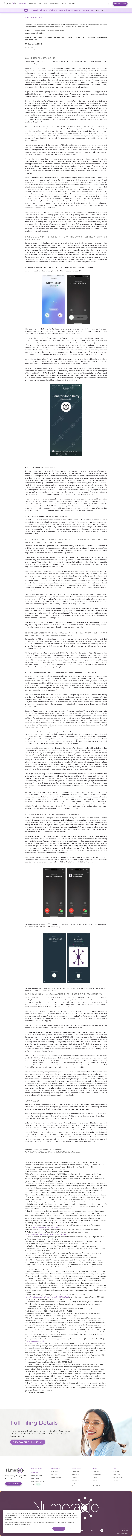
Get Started (120, 4)
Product (34, 1473)
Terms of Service (124, 1528)
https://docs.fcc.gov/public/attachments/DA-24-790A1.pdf (47, 1297)
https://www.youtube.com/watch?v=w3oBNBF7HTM (45, 1234)
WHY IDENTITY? (36, 1468)
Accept (59, 1528)
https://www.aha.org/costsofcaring (46, 1227)
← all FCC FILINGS (33, 17)
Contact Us (13, 1483)
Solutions (55, 1468)
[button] (32, 3)
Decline (72, 1528)
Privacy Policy (125, 1530)
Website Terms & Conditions (121, 1533)
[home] (10, 4)
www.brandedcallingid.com (37, 1341)
